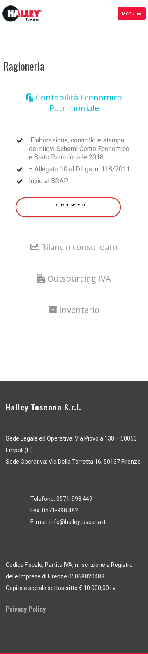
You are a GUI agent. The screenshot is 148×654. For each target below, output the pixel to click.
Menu (128, 14)
